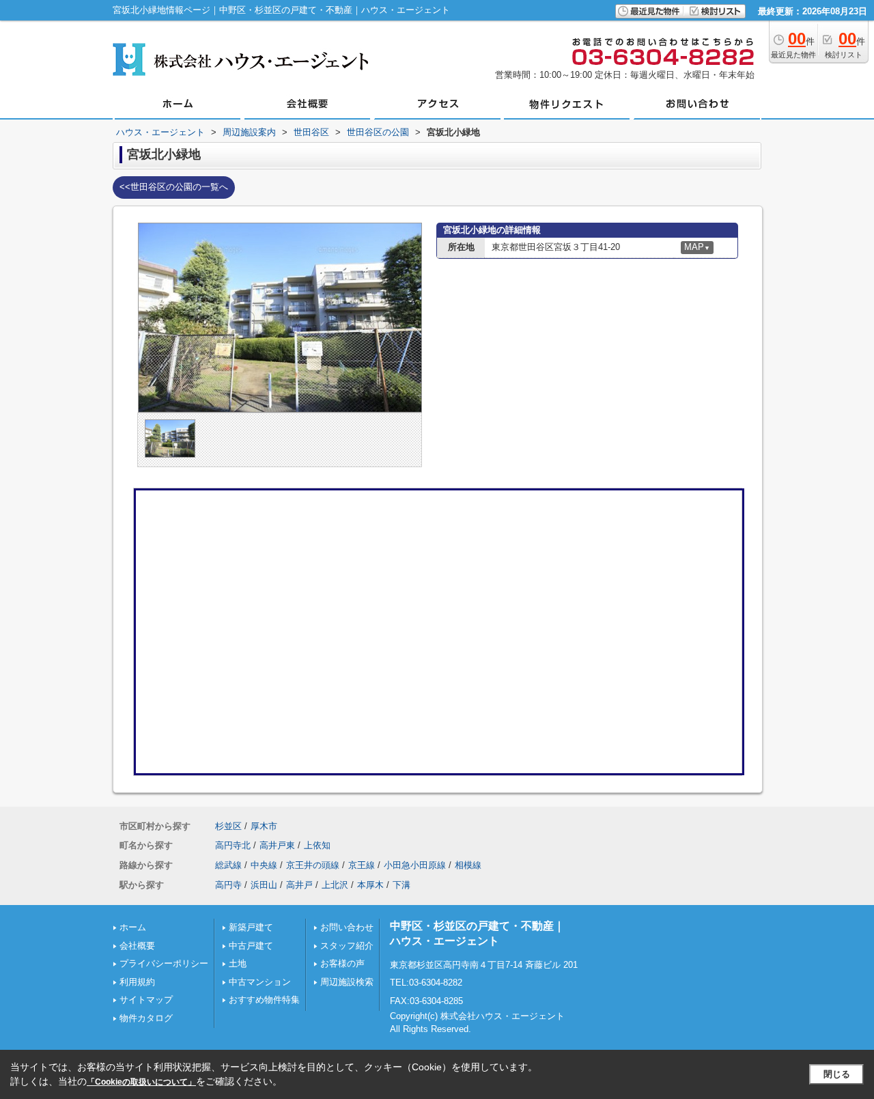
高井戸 (299, 885)
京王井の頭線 (312, 865)
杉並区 (228, 826)
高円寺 (228, 885)
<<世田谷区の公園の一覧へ (173, 187)
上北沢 (335, 885)
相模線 (468, 865)
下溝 (401, 885)
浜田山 (264, 885)
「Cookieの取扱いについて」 (141, 1082)
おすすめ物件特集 (264, 999)
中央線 (264, 865)
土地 (237, 963)
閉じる (836, 1074)
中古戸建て (251, 946)
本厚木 (370, 885)
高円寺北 (233, 845)
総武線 (228, 865)
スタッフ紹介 (346, 946)
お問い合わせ (346, 927)
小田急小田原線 (415, 865)
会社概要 (137, 946)
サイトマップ (146, 999)
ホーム (132, 927)
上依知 (317, 845)
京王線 (361, 865)
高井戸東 (277, 845)
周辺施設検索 (346, 982)
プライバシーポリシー (163, 963)
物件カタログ (146, 1018)
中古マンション (260, 982)
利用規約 (137, 982)
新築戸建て (251, 927)
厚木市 (264, 826)
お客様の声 (342, 963)
